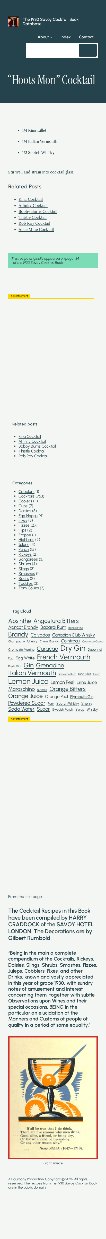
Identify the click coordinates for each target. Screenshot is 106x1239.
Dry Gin (72, 647)
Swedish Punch (62, 709)
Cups (23, 505)
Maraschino (21, 689)
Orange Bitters (67, 689)
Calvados (40, 635)
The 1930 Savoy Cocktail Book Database (51, 21)
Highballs (26, 539)
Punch (24, 549)
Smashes (27, 573)
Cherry (32, 641)
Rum (51, 703)
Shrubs (25, 563)
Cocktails (26, 496)
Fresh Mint (14, 666)
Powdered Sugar (26, 703)
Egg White (25, 658)
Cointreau (70, 640)
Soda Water (21, 709)
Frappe (25, 535)
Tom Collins (29, 588)
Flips (22, 530)
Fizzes (24, 525)
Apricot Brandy (23, 627)
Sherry (86, 703)
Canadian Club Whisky (73, 635)
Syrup (79, 709)
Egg (10, 658)
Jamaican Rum (67, 674)
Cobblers (26, 491)
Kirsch (96, 674)
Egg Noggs (28, 515)
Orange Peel (56, 696)
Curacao (47, 648)
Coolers (25, 501)
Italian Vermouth (32, 673)
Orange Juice (25, 696)
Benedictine (75, 628)
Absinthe (19, 620)
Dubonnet (95, 649)
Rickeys (25, 554)
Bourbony (18, 1179)
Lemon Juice (28, 681)
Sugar (43, 709)
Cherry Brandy (49, 641)
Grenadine (50, 665)
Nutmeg (42, 690)
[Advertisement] (53, 356)
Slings (24, 568)
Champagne (16, 641)
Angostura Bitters (56, 620)
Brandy (18, 634)
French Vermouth (63, 657)
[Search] (88, 50)
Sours (24, 578)
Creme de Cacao (92, 641)
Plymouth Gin (81, 696)
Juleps (24, 544)
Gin (29, 665)
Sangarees (28, 559)
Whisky (92, 709)
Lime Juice (87, 682)
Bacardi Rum (53, 627)
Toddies (26, 583)
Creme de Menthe (21, 649)
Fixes (23, 520)
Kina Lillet (84, 674)
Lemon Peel (62, 682)
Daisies (25, 510)
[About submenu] (51, 37)
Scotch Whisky (67, 703)
